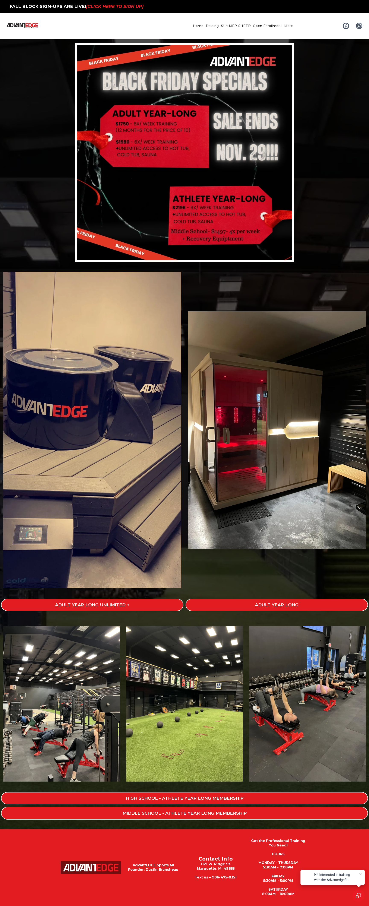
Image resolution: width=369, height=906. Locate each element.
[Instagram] (359, 25)
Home (198, 26)
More (288, 26)
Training (212, 26)
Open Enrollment (267, 26)
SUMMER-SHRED (236, 26)
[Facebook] (346, 25)
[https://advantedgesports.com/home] (22, 25)
